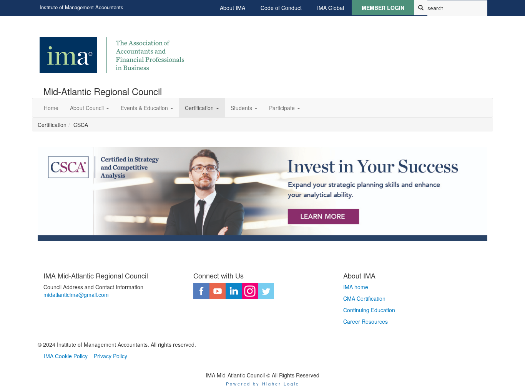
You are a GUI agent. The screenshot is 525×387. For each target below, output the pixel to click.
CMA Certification (364, 298)
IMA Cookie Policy (66, 356)
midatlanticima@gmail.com (76, 294)
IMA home (355, 287)
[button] (89, 107)
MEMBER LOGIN (383, 8)
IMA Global (330, 8)
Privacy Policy (110, 356)
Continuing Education (369, 310)
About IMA (232, 8)
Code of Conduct (281, 8)
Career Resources (365, 321)
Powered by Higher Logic (262, 383)
